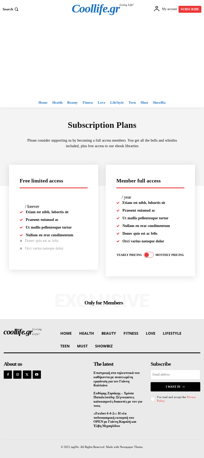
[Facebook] (8, 374)
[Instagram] (17, 374)
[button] (11, 9)
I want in (173, 386)
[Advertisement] (102, 58)
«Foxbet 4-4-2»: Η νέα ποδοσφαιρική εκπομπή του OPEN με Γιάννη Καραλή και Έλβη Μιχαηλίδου (115, 419)
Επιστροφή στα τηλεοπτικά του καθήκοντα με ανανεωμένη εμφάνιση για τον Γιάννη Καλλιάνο (117, 379)
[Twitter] (27, 374)
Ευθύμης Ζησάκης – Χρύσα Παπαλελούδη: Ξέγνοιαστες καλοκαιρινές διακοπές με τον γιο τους (118, 399)
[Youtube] (37, 374)
